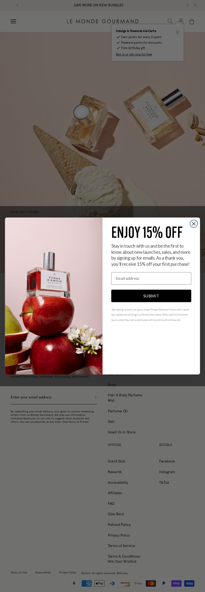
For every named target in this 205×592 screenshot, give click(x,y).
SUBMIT (151, 295)
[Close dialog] (194, 223)
